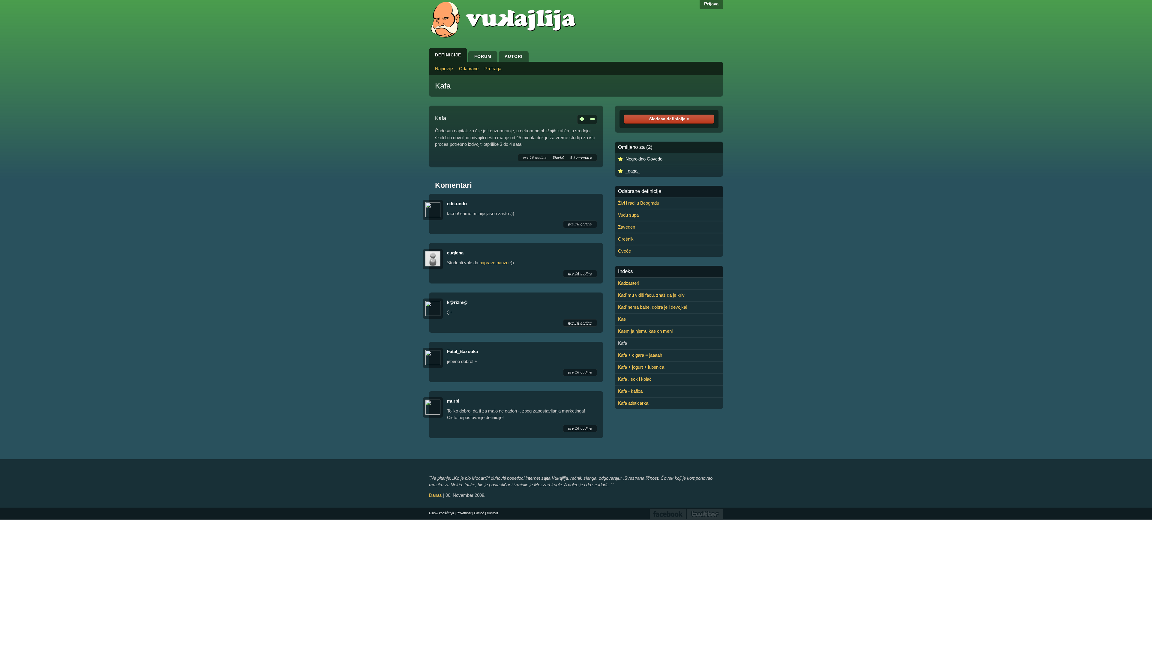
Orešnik (626, 239)
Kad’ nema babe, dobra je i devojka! (652, 307)
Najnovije (444, 68)
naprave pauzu (493, 262)
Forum (482, 56)
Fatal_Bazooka (462, 351)
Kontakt (492, 513)
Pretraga (492, 68)
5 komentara (581, 157)
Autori (514, 56)
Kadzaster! (628, 283)
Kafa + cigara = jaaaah (640, 355)
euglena (455, 252)
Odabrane (468, 68)
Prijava (711, 3)
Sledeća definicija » (669, 118)
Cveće (624, 251)
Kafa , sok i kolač (635, 379)
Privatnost (464, 513)
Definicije (448, 54)
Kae (622, 319)
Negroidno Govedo (644, 158)
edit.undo (457, 203)
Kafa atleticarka (633, 403)
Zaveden (626, 227)
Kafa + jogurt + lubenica (641, 367)
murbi (453, 401)
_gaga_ (633, 170)
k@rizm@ (457, 302)
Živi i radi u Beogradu (638, 203)
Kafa (443, 85)
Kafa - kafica (630, 391)
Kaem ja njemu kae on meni (645, 331)
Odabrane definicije (639, 191)
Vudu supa (628, 215)
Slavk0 (558, 157)
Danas (435, 495)
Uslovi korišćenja (441, 513)
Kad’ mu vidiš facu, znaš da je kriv (651, 295)
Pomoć (479, 513)
